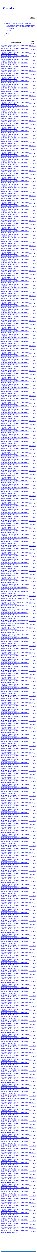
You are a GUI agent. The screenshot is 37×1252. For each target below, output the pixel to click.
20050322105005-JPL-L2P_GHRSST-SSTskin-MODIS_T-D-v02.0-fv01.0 (15, 581)
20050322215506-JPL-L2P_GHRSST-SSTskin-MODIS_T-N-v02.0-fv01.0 (15, 1135)
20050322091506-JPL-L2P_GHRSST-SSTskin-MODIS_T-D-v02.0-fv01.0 (15, 506)
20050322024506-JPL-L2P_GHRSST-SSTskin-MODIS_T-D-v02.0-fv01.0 (15, 181)
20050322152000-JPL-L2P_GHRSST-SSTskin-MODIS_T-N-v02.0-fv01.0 (15, 810)
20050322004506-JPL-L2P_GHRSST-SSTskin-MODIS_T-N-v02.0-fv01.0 (15, 85)
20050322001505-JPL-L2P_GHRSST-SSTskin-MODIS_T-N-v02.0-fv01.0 (15, 63)
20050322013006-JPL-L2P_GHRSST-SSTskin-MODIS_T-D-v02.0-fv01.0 (15, 120)
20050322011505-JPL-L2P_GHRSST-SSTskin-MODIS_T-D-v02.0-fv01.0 (14, 110)
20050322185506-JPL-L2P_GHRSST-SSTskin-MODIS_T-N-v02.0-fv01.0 (15, 978)
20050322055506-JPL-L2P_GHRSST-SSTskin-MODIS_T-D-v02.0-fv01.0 (15, 342)
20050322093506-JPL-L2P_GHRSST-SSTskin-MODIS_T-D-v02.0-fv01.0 (15, 520)
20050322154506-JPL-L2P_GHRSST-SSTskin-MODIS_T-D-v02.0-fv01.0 (15, 831)
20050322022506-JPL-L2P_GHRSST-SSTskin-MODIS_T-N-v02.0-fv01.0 (15, 163)
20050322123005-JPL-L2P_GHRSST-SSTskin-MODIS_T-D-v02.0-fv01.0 (15, 663)
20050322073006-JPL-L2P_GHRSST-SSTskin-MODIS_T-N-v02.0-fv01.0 (15, 420)
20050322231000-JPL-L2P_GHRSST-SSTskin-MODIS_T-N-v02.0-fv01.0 (15, 1199)
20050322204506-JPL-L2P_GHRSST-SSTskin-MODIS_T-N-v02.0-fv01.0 (15, 1078)
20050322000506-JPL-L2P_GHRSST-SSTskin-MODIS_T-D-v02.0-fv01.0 (15, 49)
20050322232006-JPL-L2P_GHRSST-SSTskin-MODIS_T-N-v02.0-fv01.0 (15, 1206)
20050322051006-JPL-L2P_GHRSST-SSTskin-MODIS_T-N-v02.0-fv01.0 (15, 303)
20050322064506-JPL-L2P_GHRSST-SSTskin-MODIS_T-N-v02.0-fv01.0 (15, 385)
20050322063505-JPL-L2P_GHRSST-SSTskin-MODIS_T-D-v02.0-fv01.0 (15, 370)
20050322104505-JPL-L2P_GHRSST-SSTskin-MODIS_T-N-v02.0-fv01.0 (15, 574)
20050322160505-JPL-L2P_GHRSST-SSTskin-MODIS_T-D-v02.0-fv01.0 (15, 845)
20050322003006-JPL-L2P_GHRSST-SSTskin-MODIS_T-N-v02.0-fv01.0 (15, 74)
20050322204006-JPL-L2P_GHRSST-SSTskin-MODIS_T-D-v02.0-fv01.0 (15, 1067)
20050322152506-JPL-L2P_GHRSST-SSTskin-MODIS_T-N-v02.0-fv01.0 (15, 813)
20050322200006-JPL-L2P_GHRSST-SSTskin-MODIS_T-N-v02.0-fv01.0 (15, 1038)
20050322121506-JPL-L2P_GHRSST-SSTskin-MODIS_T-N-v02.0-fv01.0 (15, 649)
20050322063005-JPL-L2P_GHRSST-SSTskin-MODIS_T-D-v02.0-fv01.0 (15, 367)
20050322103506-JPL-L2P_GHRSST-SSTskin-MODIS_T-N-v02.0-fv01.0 (15, 567)
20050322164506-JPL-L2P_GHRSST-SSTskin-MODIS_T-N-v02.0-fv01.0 (15, 878)
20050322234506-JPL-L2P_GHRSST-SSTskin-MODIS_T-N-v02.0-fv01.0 (15, 1224)
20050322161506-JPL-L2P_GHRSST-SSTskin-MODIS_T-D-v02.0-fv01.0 (15, 853)
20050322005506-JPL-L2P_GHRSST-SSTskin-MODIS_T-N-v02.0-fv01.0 (15, 95)
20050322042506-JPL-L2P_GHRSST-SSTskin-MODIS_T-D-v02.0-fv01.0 (15, 263)
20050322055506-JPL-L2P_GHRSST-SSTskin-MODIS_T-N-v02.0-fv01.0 (15, 338)
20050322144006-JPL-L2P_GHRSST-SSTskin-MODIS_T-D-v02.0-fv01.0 (15, 774)
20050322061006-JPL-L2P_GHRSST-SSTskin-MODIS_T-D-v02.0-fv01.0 (15, 353)
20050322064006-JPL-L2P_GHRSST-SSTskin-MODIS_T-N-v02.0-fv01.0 (15, 374)
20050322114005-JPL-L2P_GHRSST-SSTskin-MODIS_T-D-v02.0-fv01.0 (14, 624)
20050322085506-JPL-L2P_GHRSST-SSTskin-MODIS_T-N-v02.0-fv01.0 (15, 488)
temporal (8, 31)
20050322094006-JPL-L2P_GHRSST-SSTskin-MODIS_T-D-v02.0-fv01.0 (15, 524)
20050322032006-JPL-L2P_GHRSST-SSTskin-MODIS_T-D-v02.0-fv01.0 (15, 206)
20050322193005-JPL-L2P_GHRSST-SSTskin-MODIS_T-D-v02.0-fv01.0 (15, 1010)
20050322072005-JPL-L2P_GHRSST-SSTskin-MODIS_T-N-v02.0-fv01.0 (15, 410)
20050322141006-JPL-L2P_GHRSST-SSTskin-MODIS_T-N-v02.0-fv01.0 (15, 749)
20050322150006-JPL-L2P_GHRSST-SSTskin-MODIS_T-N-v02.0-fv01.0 (15, 795)
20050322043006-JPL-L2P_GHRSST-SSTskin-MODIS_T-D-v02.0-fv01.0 (15, 267)
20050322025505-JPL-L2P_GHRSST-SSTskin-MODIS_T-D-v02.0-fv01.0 (15, 188)
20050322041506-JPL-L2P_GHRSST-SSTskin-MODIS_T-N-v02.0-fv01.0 (15, 253)
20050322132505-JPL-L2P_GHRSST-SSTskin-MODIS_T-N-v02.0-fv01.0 (15, 713)
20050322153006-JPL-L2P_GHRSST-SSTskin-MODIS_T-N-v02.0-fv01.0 (15, 817)
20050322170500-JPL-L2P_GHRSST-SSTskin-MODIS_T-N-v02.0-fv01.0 (15, 892)
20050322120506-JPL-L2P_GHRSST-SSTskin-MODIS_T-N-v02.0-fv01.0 (15, 642)
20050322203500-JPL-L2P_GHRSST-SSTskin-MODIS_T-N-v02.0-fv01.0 (15, 1063)
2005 (7, 33)
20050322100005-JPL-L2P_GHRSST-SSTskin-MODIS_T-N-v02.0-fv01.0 (15, 542)
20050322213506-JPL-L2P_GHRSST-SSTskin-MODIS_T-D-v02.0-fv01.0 (15, 1120)
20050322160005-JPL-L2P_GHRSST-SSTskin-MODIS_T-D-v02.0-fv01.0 (15, 842)
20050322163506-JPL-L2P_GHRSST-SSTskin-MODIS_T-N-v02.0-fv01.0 (15, 870)
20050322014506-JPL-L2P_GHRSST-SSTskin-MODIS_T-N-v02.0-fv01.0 (15, 135)
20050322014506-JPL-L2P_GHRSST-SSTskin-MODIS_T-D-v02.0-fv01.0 (15, 131)
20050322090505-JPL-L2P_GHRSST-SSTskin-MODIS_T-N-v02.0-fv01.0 (15, 495)
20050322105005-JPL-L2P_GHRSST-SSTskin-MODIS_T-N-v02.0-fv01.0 (15, 578)
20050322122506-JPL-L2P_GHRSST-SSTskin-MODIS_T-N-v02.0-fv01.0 (15, 660)
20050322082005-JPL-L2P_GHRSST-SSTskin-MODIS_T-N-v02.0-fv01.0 (15, 460)
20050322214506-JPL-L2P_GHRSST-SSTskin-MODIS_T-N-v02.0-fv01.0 (15, 1128)
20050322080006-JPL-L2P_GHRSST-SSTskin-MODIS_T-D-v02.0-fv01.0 (15, 445)
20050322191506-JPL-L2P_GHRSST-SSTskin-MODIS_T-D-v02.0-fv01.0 (15, 999)
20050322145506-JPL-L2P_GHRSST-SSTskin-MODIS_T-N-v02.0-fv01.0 (15, 785)
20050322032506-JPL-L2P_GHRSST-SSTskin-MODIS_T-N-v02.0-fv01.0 (15, 213)
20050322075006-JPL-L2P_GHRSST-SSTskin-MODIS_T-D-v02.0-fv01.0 (15, 438)
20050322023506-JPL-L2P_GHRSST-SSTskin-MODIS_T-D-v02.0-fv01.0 (15, 174)
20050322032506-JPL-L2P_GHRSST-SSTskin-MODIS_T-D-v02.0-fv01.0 (15, 210)
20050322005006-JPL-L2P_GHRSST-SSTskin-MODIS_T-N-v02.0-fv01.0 (15, 88)
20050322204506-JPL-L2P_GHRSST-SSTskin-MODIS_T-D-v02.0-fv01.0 (15, 1074)
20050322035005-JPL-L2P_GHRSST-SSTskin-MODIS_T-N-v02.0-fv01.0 (15, 231)
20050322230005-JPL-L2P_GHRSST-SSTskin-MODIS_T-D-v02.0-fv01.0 (15, 1188)
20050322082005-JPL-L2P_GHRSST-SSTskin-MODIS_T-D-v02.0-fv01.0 (15, 463)
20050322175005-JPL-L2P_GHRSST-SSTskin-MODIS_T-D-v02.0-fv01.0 (15, 928)
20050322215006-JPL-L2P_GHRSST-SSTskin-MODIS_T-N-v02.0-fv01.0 (15, 1131)
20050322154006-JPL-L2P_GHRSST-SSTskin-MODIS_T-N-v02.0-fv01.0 (15, 824)
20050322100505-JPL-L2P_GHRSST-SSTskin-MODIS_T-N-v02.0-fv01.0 (15, 545)
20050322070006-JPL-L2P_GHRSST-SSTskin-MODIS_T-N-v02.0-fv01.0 (15, 395)
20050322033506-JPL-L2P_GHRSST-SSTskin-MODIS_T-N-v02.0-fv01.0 (15, 220)
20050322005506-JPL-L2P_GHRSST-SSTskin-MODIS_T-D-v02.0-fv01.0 (15, 92)
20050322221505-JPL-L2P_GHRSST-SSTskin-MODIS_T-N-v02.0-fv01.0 (15, 1149)
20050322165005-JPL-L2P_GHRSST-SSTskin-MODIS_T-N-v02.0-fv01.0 (15, 881)
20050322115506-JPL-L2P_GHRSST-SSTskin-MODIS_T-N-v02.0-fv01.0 (14, 635)
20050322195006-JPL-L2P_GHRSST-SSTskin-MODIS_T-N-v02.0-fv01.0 (15, 1024)
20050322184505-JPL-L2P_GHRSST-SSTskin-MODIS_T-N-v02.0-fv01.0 (15, 970)
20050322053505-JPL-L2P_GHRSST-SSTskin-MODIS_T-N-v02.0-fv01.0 (15, 320)
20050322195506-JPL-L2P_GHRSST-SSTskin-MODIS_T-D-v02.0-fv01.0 (15, 1031)
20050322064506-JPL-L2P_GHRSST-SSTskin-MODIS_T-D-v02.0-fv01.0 (15, 381)
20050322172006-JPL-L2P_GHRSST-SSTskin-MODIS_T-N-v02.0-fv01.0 (15, 903)
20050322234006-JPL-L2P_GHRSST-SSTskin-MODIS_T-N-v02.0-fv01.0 (15, 1220)
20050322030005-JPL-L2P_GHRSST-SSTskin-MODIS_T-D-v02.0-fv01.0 (15, 192)
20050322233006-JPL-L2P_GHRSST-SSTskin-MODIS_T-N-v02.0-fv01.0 (15, 1213)
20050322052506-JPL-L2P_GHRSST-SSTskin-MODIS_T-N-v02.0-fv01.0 (15, 313)
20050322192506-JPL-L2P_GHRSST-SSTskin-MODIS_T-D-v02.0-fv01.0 (15, 1006)
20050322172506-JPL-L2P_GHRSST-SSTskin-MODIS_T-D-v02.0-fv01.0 (15, 906)
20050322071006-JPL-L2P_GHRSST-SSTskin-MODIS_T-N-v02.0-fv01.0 (15, 403)
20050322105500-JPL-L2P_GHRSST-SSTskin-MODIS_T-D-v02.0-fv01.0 (15, 585)
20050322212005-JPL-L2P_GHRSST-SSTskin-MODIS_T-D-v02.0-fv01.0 (15, 1103)
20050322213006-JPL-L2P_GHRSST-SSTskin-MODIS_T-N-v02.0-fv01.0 (15, 1110)
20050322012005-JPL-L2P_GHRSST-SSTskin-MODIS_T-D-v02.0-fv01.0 (15, 113)
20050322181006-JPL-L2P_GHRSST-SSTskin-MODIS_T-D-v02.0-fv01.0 (15, 942)
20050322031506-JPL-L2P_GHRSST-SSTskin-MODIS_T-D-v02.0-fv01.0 (15, 203)
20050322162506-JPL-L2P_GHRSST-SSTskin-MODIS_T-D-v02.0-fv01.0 (15, 860)
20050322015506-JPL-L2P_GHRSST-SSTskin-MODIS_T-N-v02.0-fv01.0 (15, 142)
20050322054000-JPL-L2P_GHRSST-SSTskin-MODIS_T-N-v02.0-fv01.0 (15, 324)
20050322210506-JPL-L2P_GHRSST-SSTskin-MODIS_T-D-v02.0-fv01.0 (15, 1092)
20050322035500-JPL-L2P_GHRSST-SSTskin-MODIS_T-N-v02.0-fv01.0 (15, 235)
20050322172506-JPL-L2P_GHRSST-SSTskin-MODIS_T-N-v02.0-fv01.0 (15, 910)
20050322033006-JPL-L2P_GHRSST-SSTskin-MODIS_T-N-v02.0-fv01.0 (15, 217)
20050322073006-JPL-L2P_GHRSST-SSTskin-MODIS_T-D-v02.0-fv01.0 (15, 417)
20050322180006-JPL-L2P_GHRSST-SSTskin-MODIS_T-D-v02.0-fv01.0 (15, 935)
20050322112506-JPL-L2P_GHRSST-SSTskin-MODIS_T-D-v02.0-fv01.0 (14, 606)
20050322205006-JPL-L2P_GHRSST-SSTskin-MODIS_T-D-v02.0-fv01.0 (15, 1081)
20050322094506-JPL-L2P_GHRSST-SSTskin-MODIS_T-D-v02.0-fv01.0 (15, 528)
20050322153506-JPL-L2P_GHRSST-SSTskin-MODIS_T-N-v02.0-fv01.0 (15, 820)
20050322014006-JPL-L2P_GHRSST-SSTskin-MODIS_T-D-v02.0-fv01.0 (15, 128)
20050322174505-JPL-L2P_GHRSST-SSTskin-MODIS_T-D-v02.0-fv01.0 (15, 924)
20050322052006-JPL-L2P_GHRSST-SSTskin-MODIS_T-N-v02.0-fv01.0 (15, 310)
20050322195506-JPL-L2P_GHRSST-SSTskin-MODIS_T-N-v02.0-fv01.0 (15, 1035)
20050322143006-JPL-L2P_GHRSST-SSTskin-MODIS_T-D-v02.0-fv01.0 (15, 767)
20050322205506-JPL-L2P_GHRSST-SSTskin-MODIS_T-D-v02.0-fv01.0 (15, 1085)
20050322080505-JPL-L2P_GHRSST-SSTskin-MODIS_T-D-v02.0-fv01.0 (15, 449)
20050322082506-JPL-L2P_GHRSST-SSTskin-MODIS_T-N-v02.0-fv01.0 (15, 467)
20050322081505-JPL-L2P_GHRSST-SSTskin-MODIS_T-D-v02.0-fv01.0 (15, 456)
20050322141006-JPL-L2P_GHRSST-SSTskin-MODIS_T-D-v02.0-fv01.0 (15, 753)
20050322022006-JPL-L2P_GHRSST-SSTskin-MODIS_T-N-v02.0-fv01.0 (15, 160)
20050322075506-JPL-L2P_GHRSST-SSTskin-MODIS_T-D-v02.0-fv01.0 (15, 442)
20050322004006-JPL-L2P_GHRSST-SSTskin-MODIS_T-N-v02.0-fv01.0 (15, 81)
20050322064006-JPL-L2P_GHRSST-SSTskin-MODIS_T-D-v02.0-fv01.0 (15, 378)
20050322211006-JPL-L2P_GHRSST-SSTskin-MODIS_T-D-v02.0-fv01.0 (14, 1095)
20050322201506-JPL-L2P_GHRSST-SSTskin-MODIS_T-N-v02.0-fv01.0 (15, 1049)
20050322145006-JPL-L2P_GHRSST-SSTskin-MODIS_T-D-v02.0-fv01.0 (15, 781)
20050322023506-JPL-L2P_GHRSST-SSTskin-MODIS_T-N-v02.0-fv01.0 (15, 170)
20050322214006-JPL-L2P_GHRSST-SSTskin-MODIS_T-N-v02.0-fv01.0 (15, 1124)
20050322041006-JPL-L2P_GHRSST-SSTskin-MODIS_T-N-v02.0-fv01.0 (15, 245)
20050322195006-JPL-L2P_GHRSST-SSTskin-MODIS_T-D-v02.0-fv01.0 (15, 1028)
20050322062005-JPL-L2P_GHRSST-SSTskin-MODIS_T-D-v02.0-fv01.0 (15, 360)
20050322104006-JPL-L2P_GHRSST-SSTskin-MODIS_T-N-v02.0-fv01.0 (15, 570)
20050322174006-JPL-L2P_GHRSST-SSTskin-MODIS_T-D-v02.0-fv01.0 (15, 920)
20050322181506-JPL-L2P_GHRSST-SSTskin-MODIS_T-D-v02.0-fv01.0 (15, 949)
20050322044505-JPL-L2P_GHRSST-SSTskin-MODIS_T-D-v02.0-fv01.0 (15, 278)
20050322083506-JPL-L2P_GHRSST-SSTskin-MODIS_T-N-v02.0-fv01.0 (15, 474)
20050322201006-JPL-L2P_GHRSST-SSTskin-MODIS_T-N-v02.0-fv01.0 (15, 1045)
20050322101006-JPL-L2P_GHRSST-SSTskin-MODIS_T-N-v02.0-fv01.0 (15, 549)
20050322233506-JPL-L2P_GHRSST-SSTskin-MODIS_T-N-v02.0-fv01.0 (15, 1217)
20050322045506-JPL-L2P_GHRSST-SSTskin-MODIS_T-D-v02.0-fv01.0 (15, 285)
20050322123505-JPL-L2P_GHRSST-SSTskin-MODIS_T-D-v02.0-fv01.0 (15, 670)
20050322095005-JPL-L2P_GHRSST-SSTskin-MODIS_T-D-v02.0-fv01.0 (15, 531)
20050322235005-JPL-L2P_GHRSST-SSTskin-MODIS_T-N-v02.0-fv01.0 (15, 1228)
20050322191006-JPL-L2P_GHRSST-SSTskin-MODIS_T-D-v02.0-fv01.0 (15, 995)
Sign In (32, 17)
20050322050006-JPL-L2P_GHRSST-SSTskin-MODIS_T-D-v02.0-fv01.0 (15, 292)
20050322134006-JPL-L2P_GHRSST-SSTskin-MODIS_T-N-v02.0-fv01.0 (15, 724)
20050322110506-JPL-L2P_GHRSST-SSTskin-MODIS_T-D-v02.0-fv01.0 (14, 592)
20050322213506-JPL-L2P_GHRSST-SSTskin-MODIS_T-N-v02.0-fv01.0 (15, 1117)
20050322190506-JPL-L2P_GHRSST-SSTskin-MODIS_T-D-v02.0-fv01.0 (15, 992)
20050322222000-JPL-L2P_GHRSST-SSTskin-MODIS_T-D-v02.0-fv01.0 (15, 1156)
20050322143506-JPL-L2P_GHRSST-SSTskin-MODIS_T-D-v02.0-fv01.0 (15, 770)
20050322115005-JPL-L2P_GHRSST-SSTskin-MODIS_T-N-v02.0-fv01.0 (14, 631)
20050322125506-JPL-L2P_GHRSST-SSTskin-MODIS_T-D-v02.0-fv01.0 (15, 685)
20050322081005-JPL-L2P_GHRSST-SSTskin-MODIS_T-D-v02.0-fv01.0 (15, 453)
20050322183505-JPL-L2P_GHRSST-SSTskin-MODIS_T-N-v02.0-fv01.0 (15, 963)
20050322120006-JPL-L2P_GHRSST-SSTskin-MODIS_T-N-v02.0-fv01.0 (15, 638)
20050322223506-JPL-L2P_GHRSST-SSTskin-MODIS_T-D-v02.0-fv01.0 (15, 1170)
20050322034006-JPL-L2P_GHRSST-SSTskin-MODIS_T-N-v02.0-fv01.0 (15, 224)
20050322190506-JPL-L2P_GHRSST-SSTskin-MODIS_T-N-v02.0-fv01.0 (15, 988)
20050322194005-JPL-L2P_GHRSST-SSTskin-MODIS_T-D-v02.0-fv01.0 (15, 1017)
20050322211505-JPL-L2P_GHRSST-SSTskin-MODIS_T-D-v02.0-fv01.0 (14, 1099)
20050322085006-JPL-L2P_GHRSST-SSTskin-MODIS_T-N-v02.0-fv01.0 (15, 485)
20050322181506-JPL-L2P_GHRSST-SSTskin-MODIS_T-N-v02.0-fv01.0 (15, 945)
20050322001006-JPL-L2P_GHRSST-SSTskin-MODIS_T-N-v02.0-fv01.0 (15, 60)
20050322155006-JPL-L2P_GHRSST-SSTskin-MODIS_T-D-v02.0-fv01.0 (15, 835)
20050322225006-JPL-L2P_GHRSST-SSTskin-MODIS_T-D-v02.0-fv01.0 (15, 1181)
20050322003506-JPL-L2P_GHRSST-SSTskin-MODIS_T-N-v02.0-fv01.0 (15, 78)
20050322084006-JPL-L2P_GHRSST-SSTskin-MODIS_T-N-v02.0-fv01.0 (15, 478)
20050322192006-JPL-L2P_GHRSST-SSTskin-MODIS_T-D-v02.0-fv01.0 (15, 1003)
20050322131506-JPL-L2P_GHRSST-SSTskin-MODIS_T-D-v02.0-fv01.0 (15, 699)
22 (6, 38)
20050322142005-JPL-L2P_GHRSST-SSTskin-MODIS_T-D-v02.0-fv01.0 (15, 760)
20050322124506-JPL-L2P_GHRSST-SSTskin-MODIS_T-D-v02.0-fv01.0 (15, 678)
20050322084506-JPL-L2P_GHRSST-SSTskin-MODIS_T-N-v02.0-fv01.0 (15, 481)
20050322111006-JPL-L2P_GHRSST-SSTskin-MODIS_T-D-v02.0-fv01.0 (14, 595)
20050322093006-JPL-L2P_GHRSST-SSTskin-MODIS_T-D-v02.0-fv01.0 (15, 517)
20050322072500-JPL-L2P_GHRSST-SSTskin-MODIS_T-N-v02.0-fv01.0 (15, 413)
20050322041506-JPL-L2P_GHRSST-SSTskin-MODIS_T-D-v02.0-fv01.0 (15, 256)
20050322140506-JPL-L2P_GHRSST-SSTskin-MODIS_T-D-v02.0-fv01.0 (15, 745)
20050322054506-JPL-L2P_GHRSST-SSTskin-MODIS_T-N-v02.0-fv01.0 (15, 328)
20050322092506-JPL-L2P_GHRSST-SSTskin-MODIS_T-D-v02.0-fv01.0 (15, 513)
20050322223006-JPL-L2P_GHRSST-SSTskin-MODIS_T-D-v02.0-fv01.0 (15, 1167)
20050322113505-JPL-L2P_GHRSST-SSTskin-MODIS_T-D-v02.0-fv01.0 (14, 617)
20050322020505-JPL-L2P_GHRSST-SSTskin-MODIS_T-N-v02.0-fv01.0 (15, 149)
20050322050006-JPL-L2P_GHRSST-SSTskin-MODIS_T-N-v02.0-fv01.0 (15, 288)
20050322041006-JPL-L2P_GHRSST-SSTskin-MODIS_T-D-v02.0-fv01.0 (15, 249)
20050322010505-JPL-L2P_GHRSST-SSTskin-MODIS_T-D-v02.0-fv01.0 (15, 103)
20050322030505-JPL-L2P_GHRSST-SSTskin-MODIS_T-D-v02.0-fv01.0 (15, 195)
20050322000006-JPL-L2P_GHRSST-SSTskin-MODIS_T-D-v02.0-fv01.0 (15, 45)
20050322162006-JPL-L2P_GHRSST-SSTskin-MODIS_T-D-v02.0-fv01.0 (15, 856)
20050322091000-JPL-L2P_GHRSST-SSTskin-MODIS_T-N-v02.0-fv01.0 (15, 503)
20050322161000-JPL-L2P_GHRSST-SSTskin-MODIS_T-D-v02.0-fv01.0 (15, 849)
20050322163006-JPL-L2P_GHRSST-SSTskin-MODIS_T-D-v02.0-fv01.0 (15, 863)
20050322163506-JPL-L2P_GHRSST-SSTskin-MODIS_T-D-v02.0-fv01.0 (15, 867)
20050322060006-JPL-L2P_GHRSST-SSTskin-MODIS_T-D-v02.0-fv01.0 (15, 345)
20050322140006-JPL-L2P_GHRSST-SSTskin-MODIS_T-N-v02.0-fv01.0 (15, 738)
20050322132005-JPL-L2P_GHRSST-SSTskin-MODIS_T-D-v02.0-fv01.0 (15, 706)
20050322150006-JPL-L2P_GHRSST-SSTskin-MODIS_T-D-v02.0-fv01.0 (15, 792)
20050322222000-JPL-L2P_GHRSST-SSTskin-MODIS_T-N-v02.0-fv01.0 (15, 1153)
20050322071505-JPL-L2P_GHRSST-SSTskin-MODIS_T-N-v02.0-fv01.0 (15, 406)
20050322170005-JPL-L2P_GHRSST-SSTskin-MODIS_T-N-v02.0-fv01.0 (15, 888)
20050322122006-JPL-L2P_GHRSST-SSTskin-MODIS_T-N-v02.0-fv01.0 (15, 653)
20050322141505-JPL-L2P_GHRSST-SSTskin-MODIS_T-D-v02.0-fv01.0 (15, 756)
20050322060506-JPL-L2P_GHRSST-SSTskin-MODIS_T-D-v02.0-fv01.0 (15, 349)
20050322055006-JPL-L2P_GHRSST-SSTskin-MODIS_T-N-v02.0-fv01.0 (15, 331)
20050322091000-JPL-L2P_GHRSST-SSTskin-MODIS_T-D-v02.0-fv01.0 (15, 499)
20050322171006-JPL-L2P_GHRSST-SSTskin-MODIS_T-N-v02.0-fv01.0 (15, 895)
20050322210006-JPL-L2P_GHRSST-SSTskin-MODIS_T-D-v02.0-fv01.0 (15, 1088)
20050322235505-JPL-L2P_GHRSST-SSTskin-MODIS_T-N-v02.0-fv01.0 (15, 1231)
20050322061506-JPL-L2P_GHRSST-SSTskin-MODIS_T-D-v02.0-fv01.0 (15, 356)
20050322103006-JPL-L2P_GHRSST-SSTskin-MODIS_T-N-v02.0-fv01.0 (15, 563)
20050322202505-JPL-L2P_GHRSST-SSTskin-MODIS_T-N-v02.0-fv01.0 (15, 1056)
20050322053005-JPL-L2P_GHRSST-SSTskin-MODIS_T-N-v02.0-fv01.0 (15, 317)
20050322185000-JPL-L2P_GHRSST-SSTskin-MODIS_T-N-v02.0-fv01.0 (15, 974)
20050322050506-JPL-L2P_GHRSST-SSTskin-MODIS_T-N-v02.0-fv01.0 (15, 295)
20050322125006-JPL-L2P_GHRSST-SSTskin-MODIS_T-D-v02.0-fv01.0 (15, 681)
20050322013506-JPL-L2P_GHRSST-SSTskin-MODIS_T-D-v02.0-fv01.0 (15, 124)
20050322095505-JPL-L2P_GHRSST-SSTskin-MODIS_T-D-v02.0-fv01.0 (15, 535)
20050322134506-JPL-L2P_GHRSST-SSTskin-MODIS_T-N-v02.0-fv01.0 (15, 728)
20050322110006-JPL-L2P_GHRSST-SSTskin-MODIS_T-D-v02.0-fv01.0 (14, 588)
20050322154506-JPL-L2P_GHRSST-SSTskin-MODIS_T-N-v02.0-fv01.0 (15, 828)
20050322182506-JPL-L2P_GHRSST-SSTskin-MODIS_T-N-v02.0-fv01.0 (15, 956)
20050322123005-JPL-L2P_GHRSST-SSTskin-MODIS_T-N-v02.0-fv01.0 (15, 667)
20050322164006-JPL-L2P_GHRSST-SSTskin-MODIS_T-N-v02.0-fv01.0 (15, 874)
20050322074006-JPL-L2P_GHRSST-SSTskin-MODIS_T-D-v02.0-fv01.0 (15, 431)
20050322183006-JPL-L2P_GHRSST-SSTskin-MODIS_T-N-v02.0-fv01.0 (15, 960)
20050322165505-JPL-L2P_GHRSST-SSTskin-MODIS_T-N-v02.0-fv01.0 (15, 885)
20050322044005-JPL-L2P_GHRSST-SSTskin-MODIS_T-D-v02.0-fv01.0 (15, 274)
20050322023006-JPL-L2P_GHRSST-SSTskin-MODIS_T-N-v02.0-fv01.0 (15, 167)
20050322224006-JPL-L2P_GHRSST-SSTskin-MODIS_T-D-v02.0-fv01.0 (15, 1174)
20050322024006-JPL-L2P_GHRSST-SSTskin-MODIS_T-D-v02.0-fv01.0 (15, 178)
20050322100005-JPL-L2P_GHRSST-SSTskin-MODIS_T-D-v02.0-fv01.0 (15, 538)
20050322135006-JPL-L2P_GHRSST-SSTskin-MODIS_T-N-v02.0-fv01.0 (15, 731)
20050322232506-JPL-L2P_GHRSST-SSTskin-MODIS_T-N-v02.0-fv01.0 (15, 1210)
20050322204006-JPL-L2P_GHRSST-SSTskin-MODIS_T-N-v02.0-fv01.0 (15, 1070)
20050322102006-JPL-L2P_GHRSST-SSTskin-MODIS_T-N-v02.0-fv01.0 (15, 556)
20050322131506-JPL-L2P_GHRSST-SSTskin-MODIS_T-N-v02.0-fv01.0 (15, 703)
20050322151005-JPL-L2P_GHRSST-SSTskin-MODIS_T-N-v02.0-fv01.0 (15, 803)
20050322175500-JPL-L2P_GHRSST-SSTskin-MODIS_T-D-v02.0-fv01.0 (15, 931)
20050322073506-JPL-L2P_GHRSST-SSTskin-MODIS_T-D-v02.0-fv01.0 (15, 424)
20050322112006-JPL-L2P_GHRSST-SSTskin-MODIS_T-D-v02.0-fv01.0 (14, 603)
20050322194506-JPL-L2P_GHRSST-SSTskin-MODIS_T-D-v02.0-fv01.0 (15, 1020)
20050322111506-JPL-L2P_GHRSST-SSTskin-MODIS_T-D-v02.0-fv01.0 (14, 599)
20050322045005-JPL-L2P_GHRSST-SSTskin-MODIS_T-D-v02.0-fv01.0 (15, 281)
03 (6, 36)
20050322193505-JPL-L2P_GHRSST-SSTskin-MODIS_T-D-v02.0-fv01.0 (15, 1013)
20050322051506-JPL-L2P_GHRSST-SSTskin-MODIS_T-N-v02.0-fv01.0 (15, 306)
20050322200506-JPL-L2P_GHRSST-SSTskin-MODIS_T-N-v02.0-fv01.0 (15, 1042)
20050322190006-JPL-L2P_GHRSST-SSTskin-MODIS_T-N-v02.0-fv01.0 (15, 981)
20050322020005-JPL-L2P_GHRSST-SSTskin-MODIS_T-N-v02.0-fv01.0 (15, 145)
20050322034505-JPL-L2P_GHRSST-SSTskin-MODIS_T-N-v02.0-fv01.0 (15, 228)
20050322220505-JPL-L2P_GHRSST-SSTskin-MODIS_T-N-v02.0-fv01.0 (15, 1142)
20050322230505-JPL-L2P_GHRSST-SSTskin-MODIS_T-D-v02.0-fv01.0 (15, 1192)
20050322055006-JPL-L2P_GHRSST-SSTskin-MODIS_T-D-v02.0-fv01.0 (15, 335)
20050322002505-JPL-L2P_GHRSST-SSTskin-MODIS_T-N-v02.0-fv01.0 (15, 70)
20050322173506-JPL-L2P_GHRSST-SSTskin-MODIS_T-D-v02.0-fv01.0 (15, 917)
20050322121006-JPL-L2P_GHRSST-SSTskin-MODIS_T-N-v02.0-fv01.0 (15, 645)
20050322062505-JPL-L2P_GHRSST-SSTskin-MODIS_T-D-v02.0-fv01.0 (15, 363)
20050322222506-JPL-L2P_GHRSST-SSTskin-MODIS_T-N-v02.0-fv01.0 (15, 1160)
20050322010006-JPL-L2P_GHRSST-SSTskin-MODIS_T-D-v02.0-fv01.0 (15, 99)
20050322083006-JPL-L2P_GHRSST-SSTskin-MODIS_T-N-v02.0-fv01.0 (15, 470)
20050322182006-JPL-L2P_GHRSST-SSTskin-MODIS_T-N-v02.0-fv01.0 (15, 953)
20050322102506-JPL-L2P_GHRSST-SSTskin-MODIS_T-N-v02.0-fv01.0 (15, 560)
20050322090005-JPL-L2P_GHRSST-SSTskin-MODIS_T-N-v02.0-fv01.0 (15, 492)
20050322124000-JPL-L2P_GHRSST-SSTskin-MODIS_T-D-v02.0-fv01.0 (15, 674)
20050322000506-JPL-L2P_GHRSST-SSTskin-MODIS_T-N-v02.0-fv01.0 (15, 53)
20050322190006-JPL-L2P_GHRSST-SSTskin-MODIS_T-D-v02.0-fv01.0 (15, 985)
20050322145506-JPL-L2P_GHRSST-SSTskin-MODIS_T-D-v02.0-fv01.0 (15, 788)
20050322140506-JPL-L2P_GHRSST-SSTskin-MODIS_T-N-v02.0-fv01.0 (15, 742)
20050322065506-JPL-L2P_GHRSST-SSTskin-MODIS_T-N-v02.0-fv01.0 (15, 392)
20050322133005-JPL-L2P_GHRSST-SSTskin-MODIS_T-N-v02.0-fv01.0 (15, 717)
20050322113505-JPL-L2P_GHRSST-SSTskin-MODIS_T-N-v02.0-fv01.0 (14, 613)
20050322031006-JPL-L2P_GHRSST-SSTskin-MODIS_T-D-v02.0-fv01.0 (15, 199)
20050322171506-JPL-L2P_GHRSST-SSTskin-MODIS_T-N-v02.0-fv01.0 (15, 899)
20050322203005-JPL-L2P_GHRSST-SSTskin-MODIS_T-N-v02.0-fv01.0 (15, 1060)
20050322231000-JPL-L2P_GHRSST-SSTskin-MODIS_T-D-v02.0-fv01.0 (15, 1195)
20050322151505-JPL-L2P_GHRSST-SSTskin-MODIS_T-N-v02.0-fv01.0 (15, 806)
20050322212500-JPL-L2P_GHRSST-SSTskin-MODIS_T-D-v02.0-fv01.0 (15, 1106)
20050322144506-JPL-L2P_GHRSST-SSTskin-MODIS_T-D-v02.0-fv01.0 (15, 778)
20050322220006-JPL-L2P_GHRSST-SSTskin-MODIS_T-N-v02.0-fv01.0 (15, 1138)
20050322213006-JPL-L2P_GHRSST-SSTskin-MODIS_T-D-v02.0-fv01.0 (15, 1113)
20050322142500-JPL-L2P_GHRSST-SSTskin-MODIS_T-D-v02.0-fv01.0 (15, 763)
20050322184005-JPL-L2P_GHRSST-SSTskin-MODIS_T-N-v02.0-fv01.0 (15, 967)
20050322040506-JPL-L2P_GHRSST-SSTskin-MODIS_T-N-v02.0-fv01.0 (15, 242)
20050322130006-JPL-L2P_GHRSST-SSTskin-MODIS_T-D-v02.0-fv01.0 (15, 688)
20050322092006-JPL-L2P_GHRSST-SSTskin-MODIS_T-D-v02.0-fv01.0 (15, 510)
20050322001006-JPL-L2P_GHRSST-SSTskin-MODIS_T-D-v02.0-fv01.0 (15, 56)
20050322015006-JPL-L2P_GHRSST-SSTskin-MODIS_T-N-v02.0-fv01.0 (15, 138)
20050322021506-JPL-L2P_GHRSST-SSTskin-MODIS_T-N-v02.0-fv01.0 (15, 156)
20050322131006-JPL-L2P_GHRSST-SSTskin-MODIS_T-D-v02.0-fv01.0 (15, 695)
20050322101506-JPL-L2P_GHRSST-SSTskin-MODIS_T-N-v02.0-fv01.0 (15, 553)
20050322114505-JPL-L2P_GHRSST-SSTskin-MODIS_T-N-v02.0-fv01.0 (14, 628)
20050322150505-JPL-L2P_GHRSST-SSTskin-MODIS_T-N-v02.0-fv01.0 (15, 799)
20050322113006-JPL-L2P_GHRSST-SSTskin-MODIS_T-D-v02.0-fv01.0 (14, 610)
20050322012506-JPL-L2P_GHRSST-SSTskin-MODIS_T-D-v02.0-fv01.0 (15, 117)
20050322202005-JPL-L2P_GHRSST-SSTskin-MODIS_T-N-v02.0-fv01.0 (15, 1053)
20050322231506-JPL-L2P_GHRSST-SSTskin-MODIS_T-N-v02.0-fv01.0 (15, 1203)
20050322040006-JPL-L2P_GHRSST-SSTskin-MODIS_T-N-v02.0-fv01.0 (15, 238)
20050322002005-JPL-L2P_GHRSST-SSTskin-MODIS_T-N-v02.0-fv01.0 (15, 67)
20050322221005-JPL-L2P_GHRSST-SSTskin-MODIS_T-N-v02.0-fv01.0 (15, 1145)
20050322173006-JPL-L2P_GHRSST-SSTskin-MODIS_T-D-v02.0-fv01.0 (15, 913)
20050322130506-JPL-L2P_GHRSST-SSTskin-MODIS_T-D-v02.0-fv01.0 (15, 692)
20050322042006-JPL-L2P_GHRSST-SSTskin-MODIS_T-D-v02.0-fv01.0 (15, 260)
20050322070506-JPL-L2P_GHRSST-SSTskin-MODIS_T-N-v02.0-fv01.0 (15, 399)
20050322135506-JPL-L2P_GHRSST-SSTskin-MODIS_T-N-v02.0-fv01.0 (15, 735)
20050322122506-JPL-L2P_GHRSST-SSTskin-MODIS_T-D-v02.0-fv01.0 (15, 656)
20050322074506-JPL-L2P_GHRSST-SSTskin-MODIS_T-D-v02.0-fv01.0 (15, 435)
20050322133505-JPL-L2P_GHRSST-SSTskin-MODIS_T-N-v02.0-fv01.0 (15, 720)
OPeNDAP (32, 46)
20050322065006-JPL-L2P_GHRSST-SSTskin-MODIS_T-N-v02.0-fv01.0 (15, 388)
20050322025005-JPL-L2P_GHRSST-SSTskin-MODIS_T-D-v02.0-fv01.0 (15, 185)
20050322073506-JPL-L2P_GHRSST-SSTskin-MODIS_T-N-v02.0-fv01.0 (15, 428)
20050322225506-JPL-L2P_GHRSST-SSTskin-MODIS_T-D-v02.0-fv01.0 (15, 1185)
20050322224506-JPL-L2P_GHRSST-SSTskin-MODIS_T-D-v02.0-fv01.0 (15, 1178)
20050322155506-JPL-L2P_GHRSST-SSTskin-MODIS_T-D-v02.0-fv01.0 (15, 838)
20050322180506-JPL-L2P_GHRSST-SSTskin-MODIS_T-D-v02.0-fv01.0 (15, 938)
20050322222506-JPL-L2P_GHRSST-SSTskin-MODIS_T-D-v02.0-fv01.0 (15, 1163)
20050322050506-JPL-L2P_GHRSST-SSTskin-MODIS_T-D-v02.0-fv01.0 (15, 299)
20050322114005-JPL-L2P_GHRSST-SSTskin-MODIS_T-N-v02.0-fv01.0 (14, 620)
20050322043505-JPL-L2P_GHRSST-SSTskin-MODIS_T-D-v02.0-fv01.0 (15, 270)
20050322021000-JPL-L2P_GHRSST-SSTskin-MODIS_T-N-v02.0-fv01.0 (15, 153)
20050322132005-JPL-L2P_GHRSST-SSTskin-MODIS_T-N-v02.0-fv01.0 (15, 710)
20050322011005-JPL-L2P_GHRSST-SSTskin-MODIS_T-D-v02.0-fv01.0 (14, 106)
